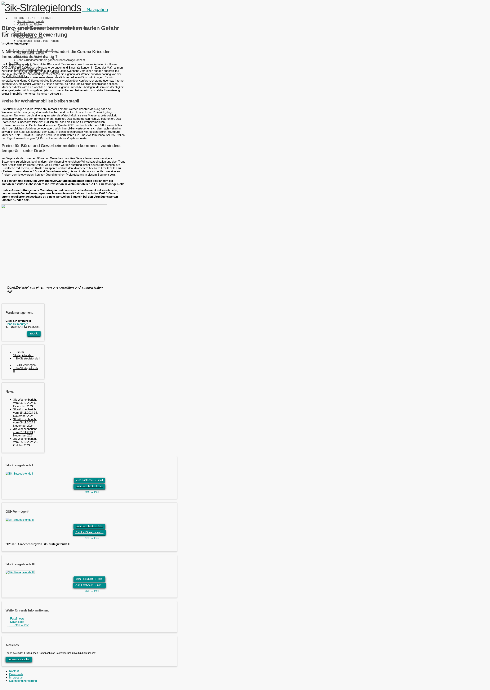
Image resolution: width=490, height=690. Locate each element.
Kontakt (34, 333)
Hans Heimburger (17, 324)
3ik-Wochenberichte (19, 659)
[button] (95, 9)
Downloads (16, 621)
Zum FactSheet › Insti (89, 486)
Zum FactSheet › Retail (89, 480)
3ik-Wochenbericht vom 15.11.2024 (25, 411)
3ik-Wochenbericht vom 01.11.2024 (25, 430)
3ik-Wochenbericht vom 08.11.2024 (25, 420)
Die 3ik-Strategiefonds (22, 353)
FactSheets (16, 618)
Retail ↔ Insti (90, 491)
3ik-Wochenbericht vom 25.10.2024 (25, 440)
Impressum (16, 677)
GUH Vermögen (26, 365)
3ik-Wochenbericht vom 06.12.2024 (25, 401)
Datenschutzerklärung (23, 680)
